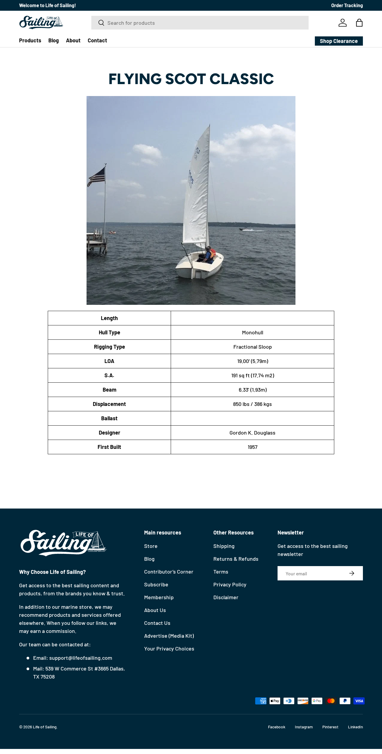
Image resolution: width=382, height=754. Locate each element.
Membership (159, 597)
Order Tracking (347, 5)
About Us (155, 610)
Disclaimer (225, 597)
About (73, 40)
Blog (53, 40)
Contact (97, 40)
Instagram (304, 726)
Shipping (224, 546)
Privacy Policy (230, 584)
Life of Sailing (44, 726)
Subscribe (156, 584)
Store (151, 546)
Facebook (276, 726)
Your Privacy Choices (169, 648)
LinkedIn (355, 726)
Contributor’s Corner (168, 571)
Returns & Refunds (235, 558)
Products (30, 40)
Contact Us (157, 622)
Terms (220, 571)
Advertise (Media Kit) (169, 635)
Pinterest (330, 726)
